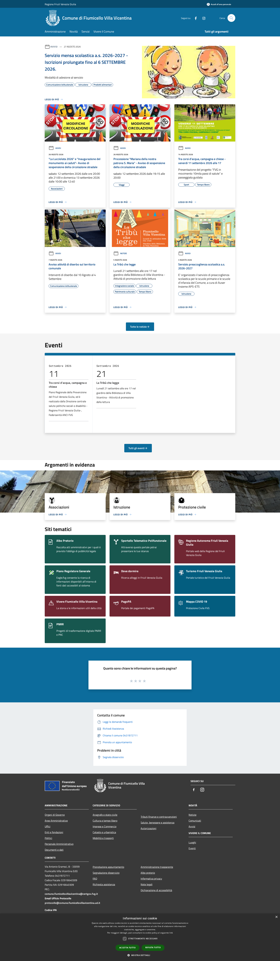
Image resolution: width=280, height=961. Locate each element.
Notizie (123, 253)
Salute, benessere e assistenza (157, 822)
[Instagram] (202, 18)
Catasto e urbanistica (104, 832)
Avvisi (54, 46)
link (171, 932)
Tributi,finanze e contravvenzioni (159, 817)
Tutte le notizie (138, 327)
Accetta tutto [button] (127, 947)
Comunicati (195, 821)
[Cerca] (231, 18)
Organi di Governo (55, 815)
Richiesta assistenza (104, 884)
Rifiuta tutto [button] (153, 947)
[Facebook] (194, 18)
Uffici (47, 826)
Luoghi (192, 842)
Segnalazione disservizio (106, 873)
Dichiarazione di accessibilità (156, 890)
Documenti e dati (54, 850)
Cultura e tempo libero (105, 821)
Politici (48, 838)
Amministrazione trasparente (157, 867)
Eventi (192, 848)
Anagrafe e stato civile (105, 815)
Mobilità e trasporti (103, 838)
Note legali (146, 884)
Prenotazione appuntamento (108, 867)
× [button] (276, 917)
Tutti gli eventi (136, 448)
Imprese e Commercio (104, 826)
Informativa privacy (151, 879)
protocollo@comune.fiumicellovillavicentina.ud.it (72, 903)
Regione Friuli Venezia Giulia (60, 4)
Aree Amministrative (56, 821)
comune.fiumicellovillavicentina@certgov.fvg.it (71, 894)
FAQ (95, 879)
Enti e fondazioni (54, 832)
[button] (140, 955)
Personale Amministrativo (59, 844)
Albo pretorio (148, 873)
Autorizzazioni (148, 828)
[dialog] (140, 937)
